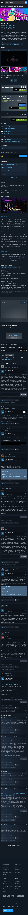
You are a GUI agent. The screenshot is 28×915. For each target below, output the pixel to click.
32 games (7, 456)
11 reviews (12, 456)
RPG (3, 44)
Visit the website (5, 170)
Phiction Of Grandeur (10, 454)
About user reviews (5, 327)
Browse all (23, 114)
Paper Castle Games (10, 25)
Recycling (17, 872)
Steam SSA (5, 867)
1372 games (7, 606)
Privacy (4, 881)
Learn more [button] (23, 156)
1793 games (7, 675)
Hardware (17, 869)
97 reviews (13, 606)
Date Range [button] (12, 347)
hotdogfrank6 (8, 528)
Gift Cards (5, 874)
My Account (18, 888)
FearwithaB (7, 428)
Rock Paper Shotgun (5, 192)
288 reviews (13, 675)
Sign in (2, 75)
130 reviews (7, 570)
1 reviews (6, 490)
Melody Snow (8, 488)
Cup (6, 406)
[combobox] (15, 2)
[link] (13, 108)
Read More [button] (23, 394)
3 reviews (6, 529)
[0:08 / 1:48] (14, 58)
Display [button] (3, 350)
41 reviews (7, 634)
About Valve (18, 864)
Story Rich (16, 44)
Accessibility (6, 883)
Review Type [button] (4, 344)
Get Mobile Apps (8, 910)
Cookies (5, 888)
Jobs (16, 867)
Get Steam (17, 881)
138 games (7, 408)
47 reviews (13, 408)
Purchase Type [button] (14, 344)
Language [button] (3, 347)
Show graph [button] (22, 350)
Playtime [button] (20, 347)
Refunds (5, 891)
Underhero (12, 100)
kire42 (6, 605)
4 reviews (6, 430)
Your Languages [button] (8, 355)
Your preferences (13, 327)
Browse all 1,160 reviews (14, 845)
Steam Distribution (7, 872)
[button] (3, 6)
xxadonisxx (7, 366)
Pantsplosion (8, 673)
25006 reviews (15, 367)
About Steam (6, 864)
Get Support (18, 886)
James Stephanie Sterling (6, 188)
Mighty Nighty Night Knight (11, 569)
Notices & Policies (7, 886)
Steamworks (6, 869)
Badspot (7, 632)
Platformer (9, 44)
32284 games (7, 367)
